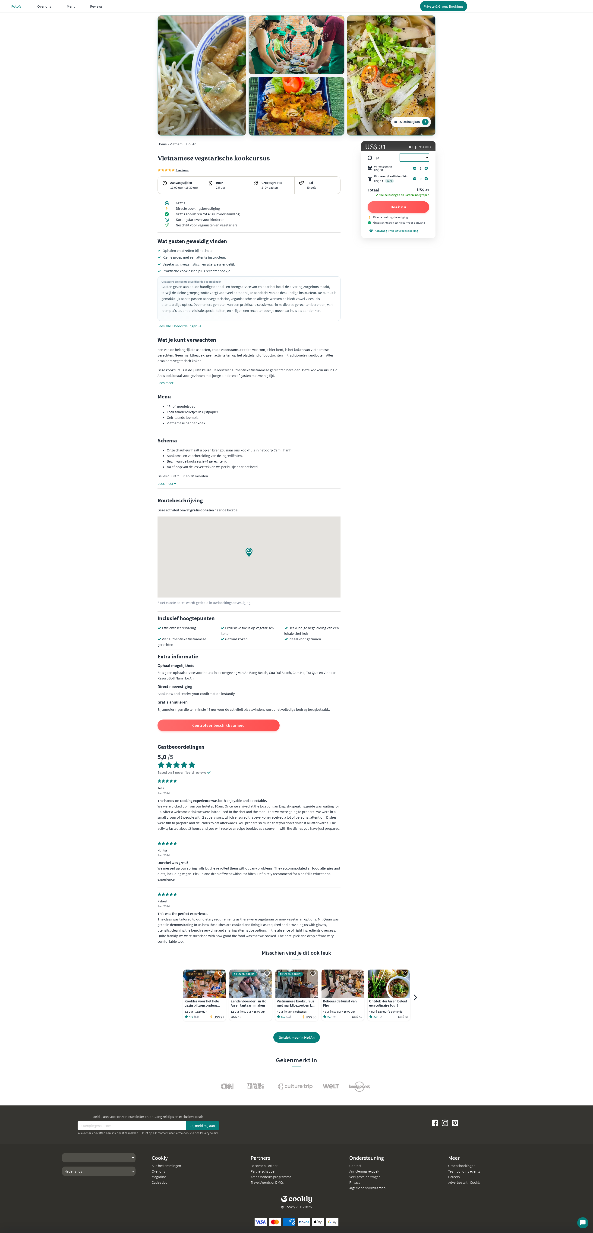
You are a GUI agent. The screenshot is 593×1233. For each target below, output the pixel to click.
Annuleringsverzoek (364, 1171)
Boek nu (398, 207)
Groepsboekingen (462, 1165)
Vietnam (176, 144)
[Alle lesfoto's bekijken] (202, 75)
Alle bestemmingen (166, 1165)
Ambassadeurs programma (271, 1176)
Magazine (159, 1176)
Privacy (354, 1182)
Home (162, 144)
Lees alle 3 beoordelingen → (180, 326)
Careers (454, 1176)
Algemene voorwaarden (367, 1188)
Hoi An (191, 144)
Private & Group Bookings (444, 6)
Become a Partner (264, 1165)
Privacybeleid (209, 1133)
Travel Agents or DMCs (267, 1182)
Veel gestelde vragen (365, 1176)
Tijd (376, 158)
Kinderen (390, 179)
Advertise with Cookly (464, 1182)
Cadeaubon (161, 1182)
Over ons (158, 1171)
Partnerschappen (264, 1171)
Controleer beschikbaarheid (218, 725)
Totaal (373, 190)
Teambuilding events (464, 1171)
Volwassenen (383, 168)
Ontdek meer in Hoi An (297, 1037)
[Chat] (582, 1222)
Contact (355, 1165)
